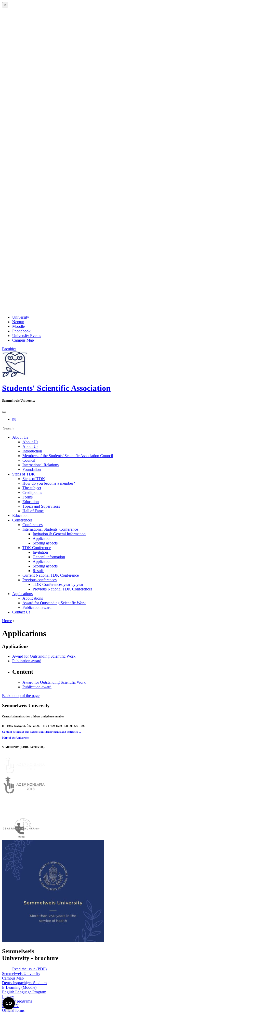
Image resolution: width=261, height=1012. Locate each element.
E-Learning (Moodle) (19, 987)
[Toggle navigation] (4, 412)
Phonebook (21, 331)
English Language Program (24, 992)
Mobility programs (17, 1001)
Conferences (22, 520)
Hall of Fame (33, 511)
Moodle (18, 326)
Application (42, 538)
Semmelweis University (21, 973)
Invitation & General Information (59, 534)
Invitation (40, 552)
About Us (20, 437)
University (20, 317)
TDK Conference (36, 547)
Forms (27, 497)
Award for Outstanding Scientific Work (54, 603)
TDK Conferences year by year (58, 584)
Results (38, 570)
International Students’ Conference (50, 529)
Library (8, 996)
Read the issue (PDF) (29, 969)
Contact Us (21, 612)
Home (7, 621)
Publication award (36, 607)
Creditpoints (32, 492)
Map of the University (15, 737)
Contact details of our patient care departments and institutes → (41, 731)
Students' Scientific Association (56, 388)
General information (49, 557)
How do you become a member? (48, 483)
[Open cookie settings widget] (9, 1003)
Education (30, 501)
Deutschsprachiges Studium (24, 983)
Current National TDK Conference (50, 575)
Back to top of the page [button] (21, 695)
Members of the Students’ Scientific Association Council (67, 455)
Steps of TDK (23, 474)
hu (14, 419)
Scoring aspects (45, 543)
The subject (31, 488)
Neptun (18, 322)
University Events (26, 335)
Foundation (31, 469)
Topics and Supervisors (41, 506)
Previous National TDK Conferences (62, 589)
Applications (22, 593)
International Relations (40, 465)
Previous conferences (39, 580)
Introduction (32, 451)
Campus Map (23, 340)
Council (28, 460)
